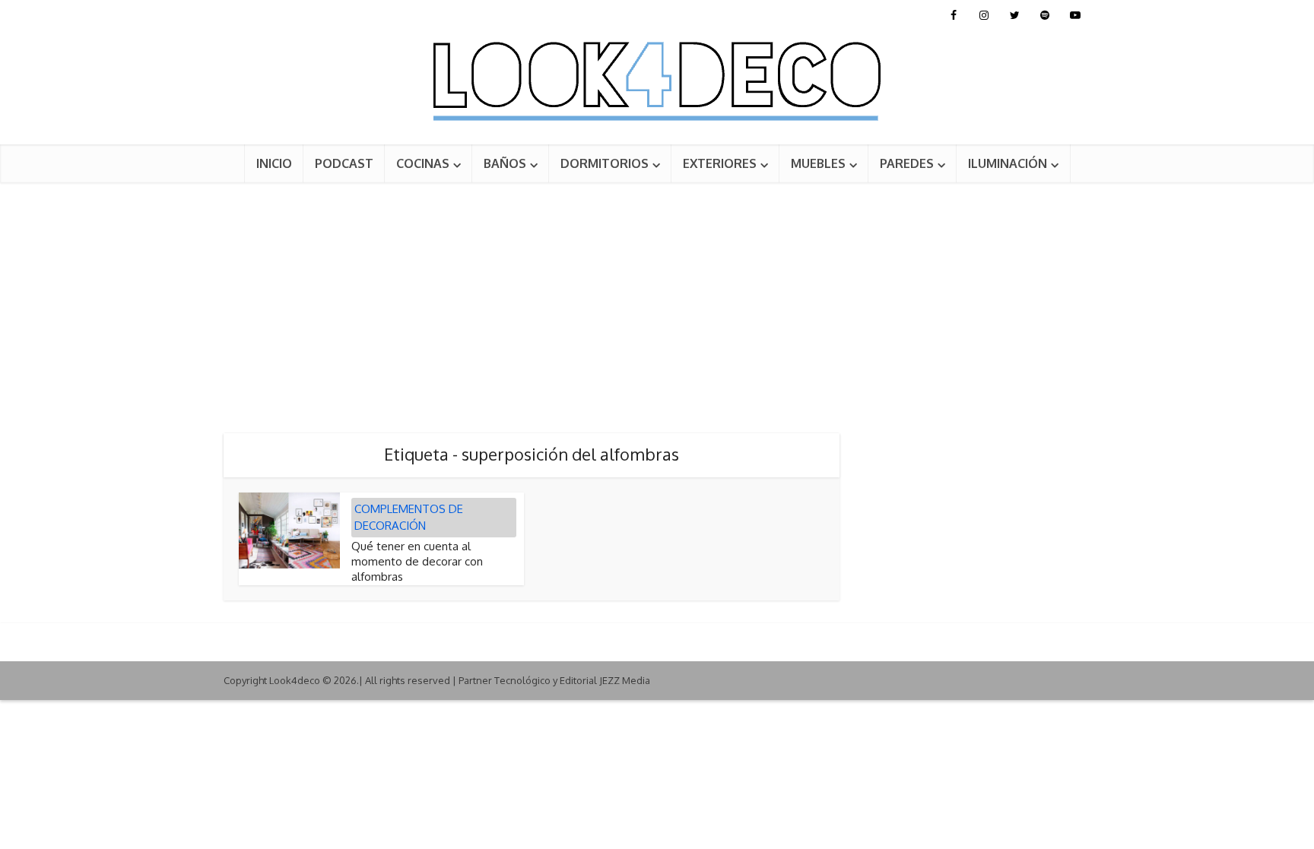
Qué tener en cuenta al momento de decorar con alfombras (417, 561)
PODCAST (344, 163)
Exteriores (720, 163)
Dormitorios (604, 163)
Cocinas (422, 163)
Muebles (818, 163)
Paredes (907, 163)
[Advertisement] (657, 296)
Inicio (274, 163)
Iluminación (1007, 163)
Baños (505, 163)
